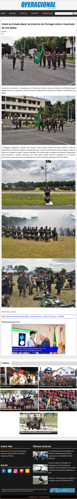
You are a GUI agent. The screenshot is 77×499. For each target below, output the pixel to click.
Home (3, 13)
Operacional (47, 13)
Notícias (23, 13)
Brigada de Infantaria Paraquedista (17, 316)
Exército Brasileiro (36, 316)
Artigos (12, 13)
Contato (34, 13)
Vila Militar (60, 316)
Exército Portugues (49, 316)
